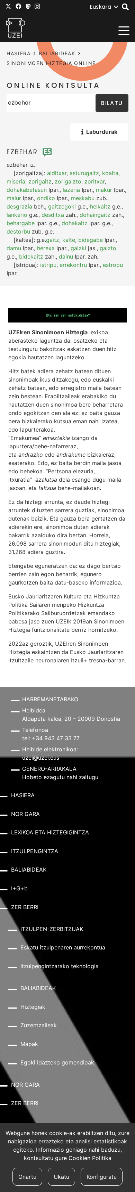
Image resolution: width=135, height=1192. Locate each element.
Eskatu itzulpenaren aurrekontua (62, 947)
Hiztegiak (32, 1006)
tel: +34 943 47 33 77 (51, 738)
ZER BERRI (24, 907)
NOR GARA (25, 813)
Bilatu (112, 103)
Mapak (29, 1043)
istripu (48, 264)
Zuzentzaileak (38, 1025)
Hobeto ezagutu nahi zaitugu (60, 777)
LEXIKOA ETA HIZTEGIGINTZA (50, 832)
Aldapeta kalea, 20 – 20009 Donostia (71, 718)
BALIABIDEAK (57, 53)
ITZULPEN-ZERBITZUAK (51, 928)
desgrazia (19, 206)
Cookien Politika (90, 1157)
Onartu (27, 1176)
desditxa (53, 214)
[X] (8, 6)
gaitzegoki (62, 206)
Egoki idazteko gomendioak (57, 1062)
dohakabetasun (27, 189)
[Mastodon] (28, 6)
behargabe (21, 223)
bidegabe (90, 239)
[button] (103, 7)
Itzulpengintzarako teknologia (59, 966)
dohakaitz (75, 223)
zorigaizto (68, 181)
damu (14, 248)
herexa (46, 248)
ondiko (46, 198)
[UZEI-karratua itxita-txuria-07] (16, 27)
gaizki (78, 248)
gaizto (108, 248)
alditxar (56, 173)
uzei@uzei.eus (40, 757)
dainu (66, 256)
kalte (68, 239)
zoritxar (94, 181)
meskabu (82, 198)
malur (14, 198)
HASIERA (18, 53)
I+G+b (19, 888)
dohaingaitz (95, 214)
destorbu (18, 231)
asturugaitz (84, 173)
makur (104, 189)
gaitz (52, 239)
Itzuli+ (79, 660)
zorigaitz (40, 181)
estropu (113, 264)
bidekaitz (31, 256)
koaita (110, 173)
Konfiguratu (102, 1176)
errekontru (73, 264)
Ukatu (61, 1176)
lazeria (71, 189)
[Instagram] (37, 6)
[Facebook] (18, 6)
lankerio (17, 214)
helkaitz (100, 206)
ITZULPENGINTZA (34, 851)
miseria (16, 181)
